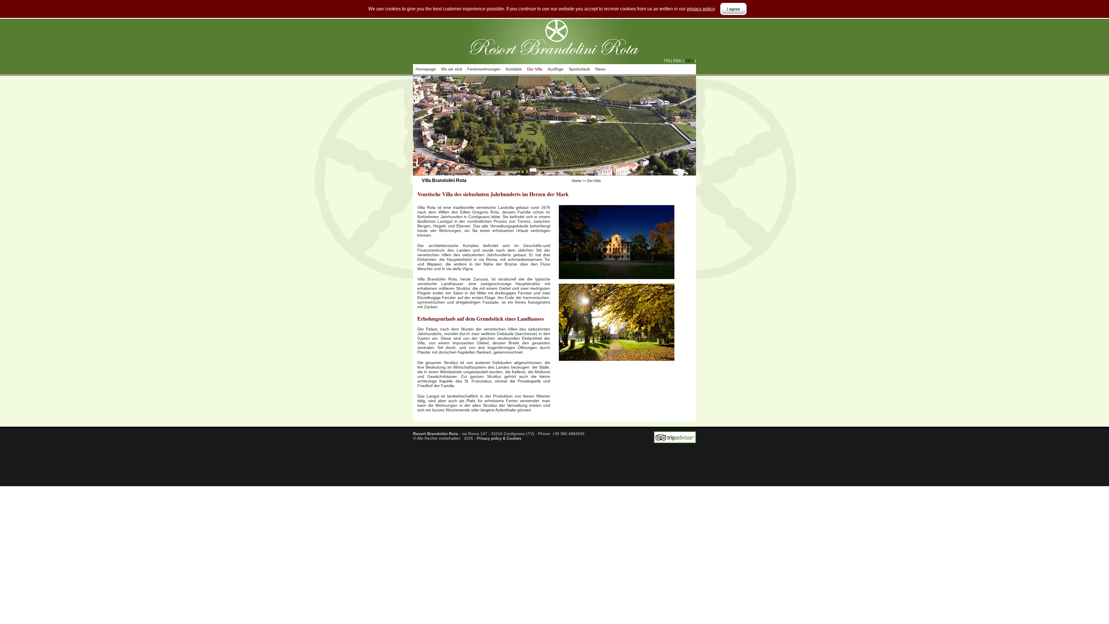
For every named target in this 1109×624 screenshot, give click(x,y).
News (600, 69)
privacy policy (700, 8)
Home (576, 181)
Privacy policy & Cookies (499, 438)
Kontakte (514, 69)
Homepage (426, 69)
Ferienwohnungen (483, 69)
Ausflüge (555, 69)
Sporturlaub (579, 69)
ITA (667, 60)
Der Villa (534, 69)
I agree (733, 9)
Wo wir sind (451, 69)
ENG (677, 60)
